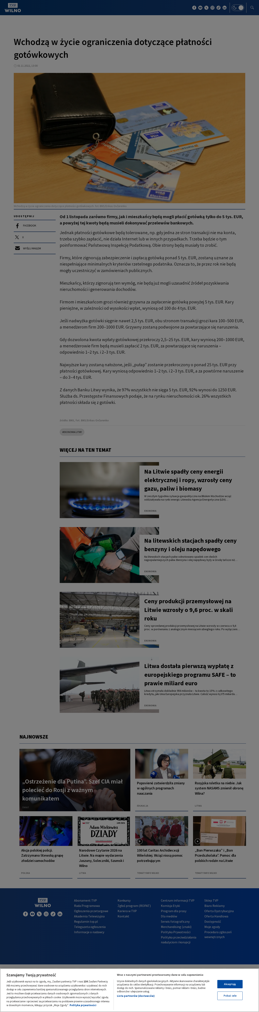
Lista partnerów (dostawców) (136, 996)
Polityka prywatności (83, 1005)
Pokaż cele (230, 995)
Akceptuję (230, 984)
